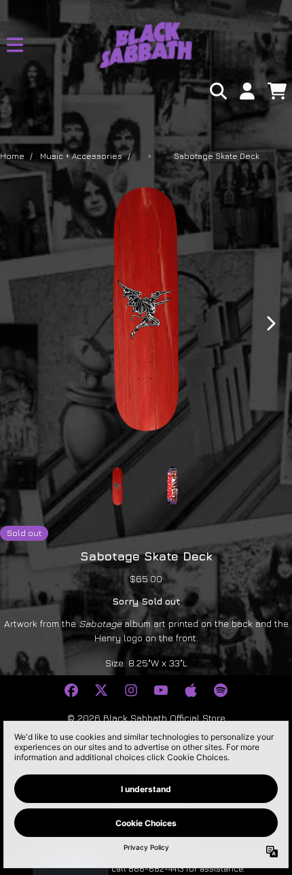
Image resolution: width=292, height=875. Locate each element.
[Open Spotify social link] (221, 690)
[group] (117, 486)
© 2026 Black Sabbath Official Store (146, 718)
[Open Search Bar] (217, 91)
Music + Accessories (81, 156)
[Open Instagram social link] (131, 690)
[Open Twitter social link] (101, 690)
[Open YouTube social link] (161, 690)
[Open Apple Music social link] (191, 690)
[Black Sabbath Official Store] (145, 45)
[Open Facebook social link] (71, 690)
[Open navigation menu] (15, 45)
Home (12, 156)
